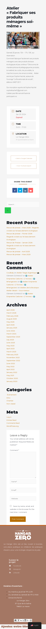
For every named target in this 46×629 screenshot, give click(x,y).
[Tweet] (20, 190)
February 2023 (12, 354)
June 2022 (10, 363)
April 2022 (10, 369)
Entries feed (11, 420)
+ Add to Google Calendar (23, 158)
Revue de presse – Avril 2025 (18, 251)
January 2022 (11, 372)
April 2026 (10, 310)
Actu (8, 398)
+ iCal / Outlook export (23, 166)
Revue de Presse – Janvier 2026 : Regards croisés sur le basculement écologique (20, 246)
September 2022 (13, 360)
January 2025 (11, 328)
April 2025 (10, 325)
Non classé (10, 404)
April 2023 (10, 349)
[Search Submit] (8, 210)
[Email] (30, 190)
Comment (14, 450)
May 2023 (10, 346)
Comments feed (12, 423)
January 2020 (11, 381)
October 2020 (12, 378)
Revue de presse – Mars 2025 (18, 254)
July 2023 (10, 340)
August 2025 (11, 319)
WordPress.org (12, 426)
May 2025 (10, 322)
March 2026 (11, 313)
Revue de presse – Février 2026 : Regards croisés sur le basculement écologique (20, 236)
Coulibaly (10, 273)
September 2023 (13, 337)
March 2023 (11, 352)
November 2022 (13, 357)
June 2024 (10, 331)
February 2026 (12, 316)
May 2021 (10, 375)
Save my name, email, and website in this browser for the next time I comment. (22, 509)
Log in (8, 417)
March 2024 (11, 334)
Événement (11, 395)
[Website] (23, 499)
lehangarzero (11, 282)
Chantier (9, 401)
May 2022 (10, 366)
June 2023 (10, 343)
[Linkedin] (25, 190)
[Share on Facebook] (14, 190)
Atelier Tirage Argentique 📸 (28, 273)
